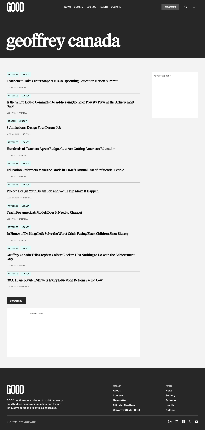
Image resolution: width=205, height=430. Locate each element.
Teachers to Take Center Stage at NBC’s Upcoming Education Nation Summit (62, 81)
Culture (116, 6)
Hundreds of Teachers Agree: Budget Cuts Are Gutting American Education (61, 149)
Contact (118, 395)
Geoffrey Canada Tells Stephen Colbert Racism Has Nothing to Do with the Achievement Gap (71, 257)
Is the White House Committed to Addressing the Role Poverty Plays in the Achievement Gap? (70, 104)
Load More (16, 300)
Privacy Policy (30, 421)
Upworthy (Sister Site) (126, 410)
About (116, 390)
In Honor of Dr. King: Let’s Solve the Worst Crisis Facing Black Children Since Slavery (68, 233)
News (67, 6)
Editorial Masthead (124, 405)
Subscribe (170, 7)
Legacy (25, 74)
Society (78, 6)
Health (103, 6)
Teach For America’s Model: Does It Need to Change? (44, 212)
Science (91, 6)
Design (12, 121)
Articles (13, 74)
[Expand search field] (186, 7)
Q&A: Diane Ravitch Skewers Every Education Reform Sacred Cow (55, 280)
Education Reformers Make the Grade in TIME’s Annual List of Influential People (65, 170)
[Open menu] (194, 7)
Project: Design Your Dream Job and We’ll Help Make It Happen (52, 191)
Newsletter (120, 400)
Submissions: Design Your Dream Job (34, 127)
